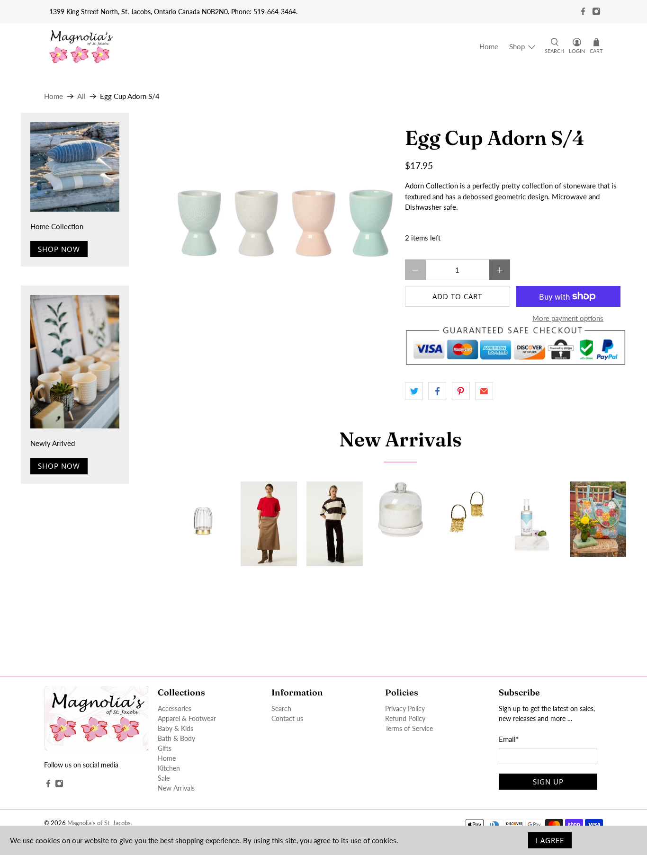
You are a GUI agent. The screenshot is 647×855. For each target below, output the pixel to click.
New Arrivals (400, 439)
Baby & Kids (175, 728)
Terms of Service (409, 728)
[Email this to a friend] (484, 391)
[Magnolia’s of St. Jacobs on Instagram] (596, 11)
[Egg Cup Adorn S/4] (285, 223)
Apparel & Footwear (187, 718)
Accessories (174, 708)
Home (488, 46)
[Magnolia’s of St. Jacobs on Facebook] (583, 11)
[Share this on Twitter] (414, 391)
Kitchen (169, 768)
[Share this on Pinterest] (461, 391)
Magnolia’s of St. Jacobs (99, 823)
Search (281, 708)
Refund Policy (405, 718)
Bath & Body (176, 738)
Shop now (59, 249)
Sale (164, 778)
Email (509, 739)
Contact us (287, 718)
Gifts (164, 748)
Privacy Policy (405, 708)
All (81, 96)
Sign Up (548, 781)
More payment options (567, 318)
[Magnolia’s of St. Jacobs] (81, 46)
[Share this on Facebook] (437, 391)
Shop (517, 46)
